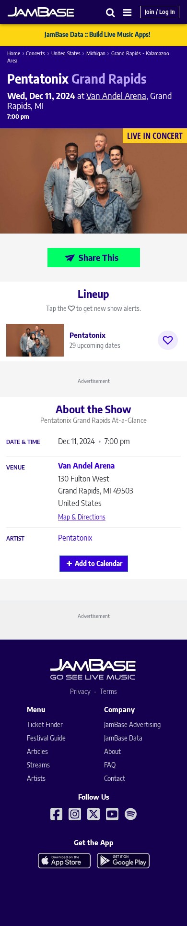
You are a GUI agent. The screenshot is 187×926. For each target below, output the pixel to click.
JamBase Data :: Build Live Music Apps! (98, 34)
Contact (114, 778)
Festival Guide (46, 738)
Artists (36, 778)
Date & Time (23, 442)
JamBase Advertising (132, 724)
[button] (111, 12)
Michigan (95, 53)
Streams (38, 765)
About (112, 751)
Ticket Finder (45, 724)
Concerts (35, 53)
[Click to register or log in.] (168, 340)
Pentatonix (75, 538)
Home (13, 53)
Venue (15, 467)
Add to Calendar (98, 563)
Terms (108, 691)
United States (66, 53)
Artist (15, 539)
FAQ (110, 765)
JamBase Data (123, 738)
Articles (37, 751)
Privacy (80, 691)
